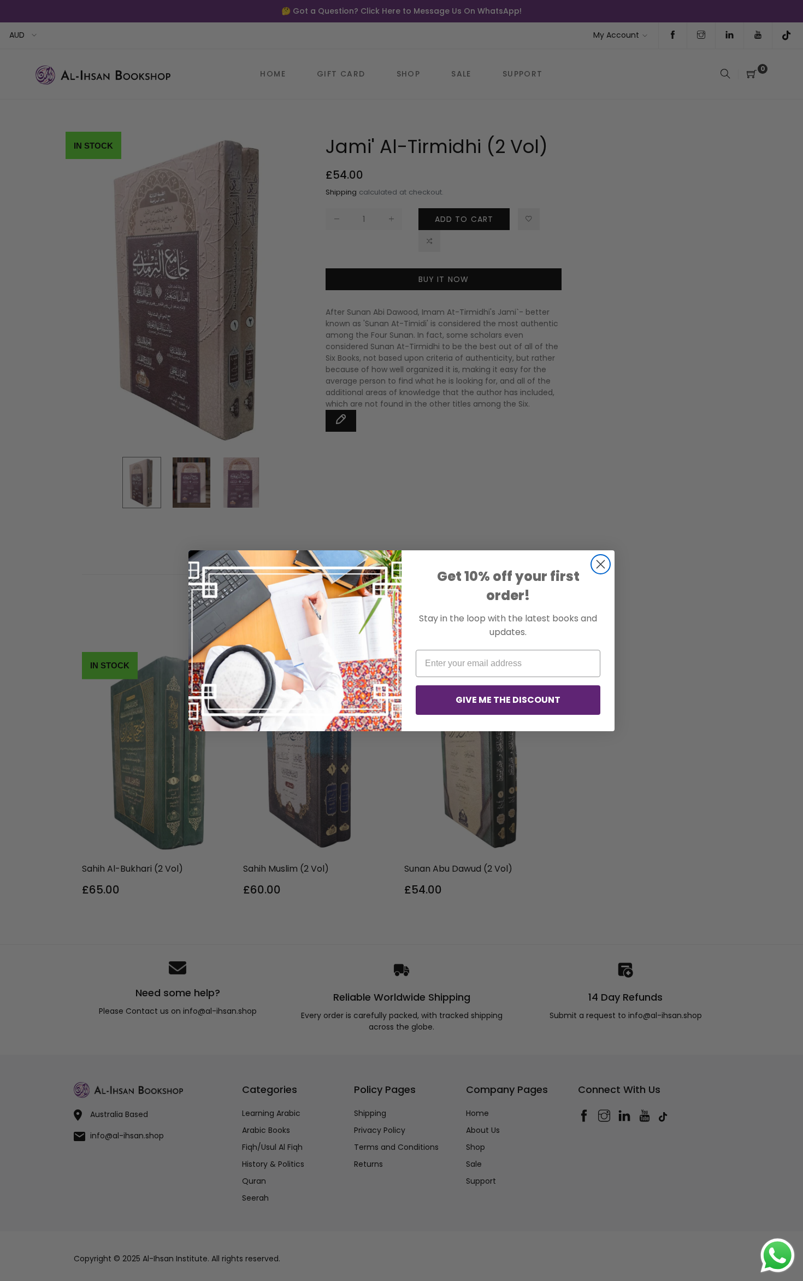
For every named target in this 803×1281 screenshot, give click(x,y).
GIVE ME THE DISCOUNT (508, 700)
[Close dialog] (600, 564)
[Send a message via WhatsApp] (778, 1256)
